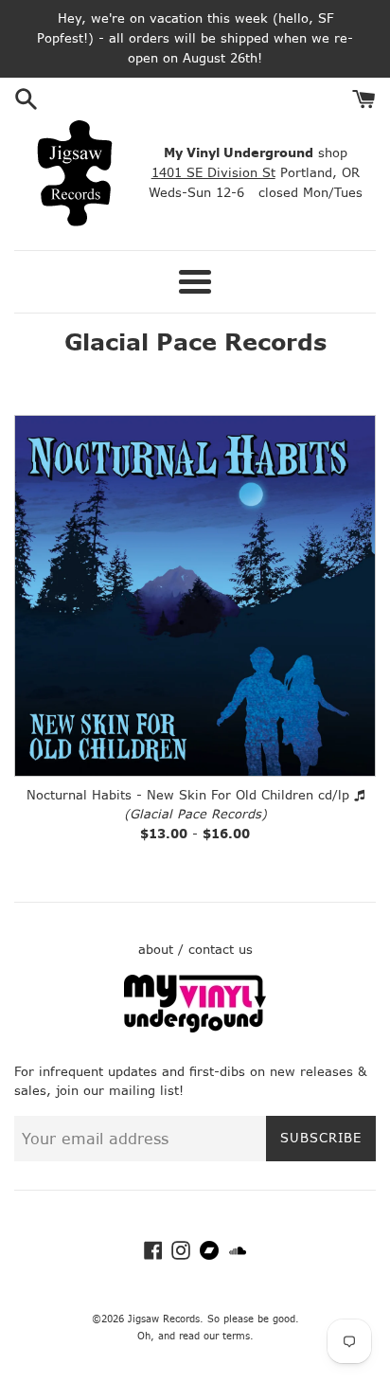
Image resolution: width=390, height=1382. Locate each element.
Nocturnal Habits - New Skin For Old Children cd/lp (188, 795)
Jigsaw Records (164, 1319)
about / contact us (195, 950)
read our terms (214, 1336)
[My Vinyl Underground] (195, 1028)
